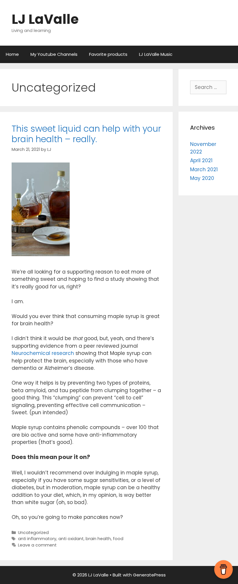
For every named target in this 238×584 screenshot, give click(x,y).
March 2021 (204, 169)
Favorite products (108, 54)
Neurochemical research (43, 353)
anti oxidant (71, 539)
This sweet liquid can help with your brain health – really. (86, 133)
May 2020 (202, 178)
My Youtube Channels (53, 54)
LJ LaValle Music (155, 54)
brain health (98, 539)
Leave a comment (37, 545)
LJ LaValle (45, 19)
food (118, 539)
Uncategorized (33, 532)
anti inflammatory (37, 539)
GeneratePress (149, 575)
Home (12, 54)
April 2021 (201, 160)
